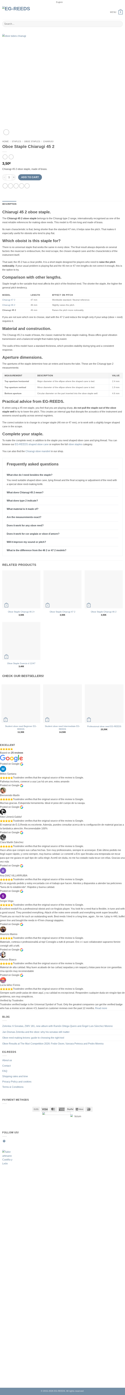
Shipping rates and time (15, 1076)
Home (5, 141)
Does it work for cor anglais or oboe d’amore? (33, 534)
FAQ (4, 1071)
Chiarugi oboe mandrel (37, 451)
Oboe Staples (32, 141)
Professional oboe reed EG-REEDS (104, 726)
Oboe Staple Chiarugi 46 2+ (21, 612)
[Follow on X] (19, 1141)
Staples (16, 141)
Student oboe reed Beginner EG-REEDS (21, 727)
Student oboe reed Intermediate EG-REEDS (62, 727)
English (59, 2)
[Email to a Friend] (21, 185)
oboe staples (75, 444)
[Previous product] (11, 156)
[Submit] (119, 24)
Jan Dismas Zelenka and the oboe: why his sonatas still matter (36, 1032)
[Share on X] (16, 185)
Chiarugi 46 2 (8, 305)
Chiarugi (48, 141)
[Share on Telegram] (27, 185)
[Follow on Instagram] (11, 1141)
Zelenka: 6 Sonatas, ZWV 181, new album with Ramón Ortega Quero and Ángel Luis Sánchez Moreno (57, 1026)
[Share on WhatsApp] (5, 185)
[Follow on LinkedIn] (26, 1141)
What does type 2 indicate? (22, 500)
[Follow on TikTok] (15, 1141)
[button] (111, 12)
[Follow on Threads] (22, 1141)
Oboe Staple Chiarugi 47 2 (62, 612)
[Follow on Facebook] (8, 1141)
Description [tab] (9, 204)
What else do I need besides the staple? (29, 475)
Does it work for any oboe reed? (25, 525)
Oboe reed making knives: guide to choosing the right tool (33, 1037)
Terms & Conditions (12, 1087)
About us (7, 1060)
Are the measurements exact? (24, 517)
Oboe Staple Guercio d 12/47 (21, 663)
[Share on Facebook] (10, 185)
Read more (101, 1008)
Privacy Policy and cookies (16, 1081)
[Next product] (5, 156)
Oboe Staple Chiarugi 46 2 (103, 612)
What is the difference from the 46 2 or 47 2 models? (36, 550)
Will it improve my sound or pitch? (26, 542)
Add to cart (30, 177)
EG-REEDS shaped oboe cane (32, 444)
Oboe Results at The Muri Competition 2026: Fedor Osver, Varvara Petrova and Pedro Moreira (53, 1043)
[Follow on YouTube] (30, 1141)
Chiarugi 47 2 (8, 300)
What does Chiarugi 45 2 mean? (25, 492)
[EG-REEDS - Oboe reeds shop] (18, 12)
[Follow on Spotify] (4, 1141)
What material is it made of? (22, 509)
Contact (6, 1065)
